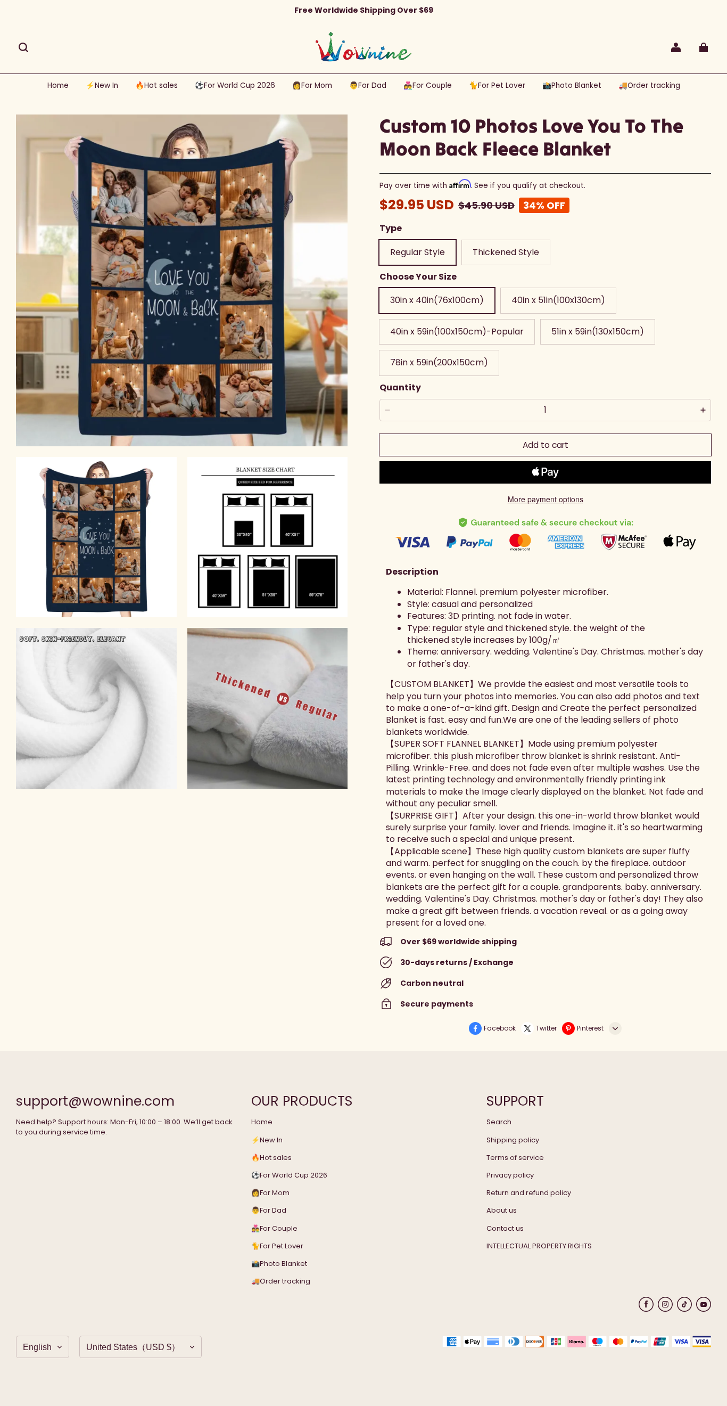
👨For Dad (268, 1210)
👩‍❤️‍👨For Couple (274, 1228)
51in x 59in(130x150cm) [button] (597, 331)
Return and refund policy (528, 1193)
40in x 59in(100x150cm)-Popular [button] (457, 331)
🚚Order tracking (280, 1281)
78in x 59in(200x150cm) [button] (439, 362)
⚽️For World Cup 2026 (289, 1175)
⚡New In (267, 1140)
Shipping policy (512, 1140)
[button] (23, 47)
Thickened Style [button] (506, 252)
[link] (235, 86)
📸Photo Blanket (279, 1264)
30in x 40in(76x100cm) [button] (437, 300)
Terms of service (515, 1158)
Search (498, 1122)
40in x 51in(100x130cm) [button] (558, 300)
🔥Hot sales (271, 1158)
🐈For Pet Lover (277, 1246)
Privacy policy (510, 1175)
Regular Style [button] (417, 252)
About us (501, 1210)
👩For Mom (270, 1193)
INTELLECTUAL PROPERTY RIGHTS (539, 1246)
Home (261, 1122)
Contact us (505, 1228)
